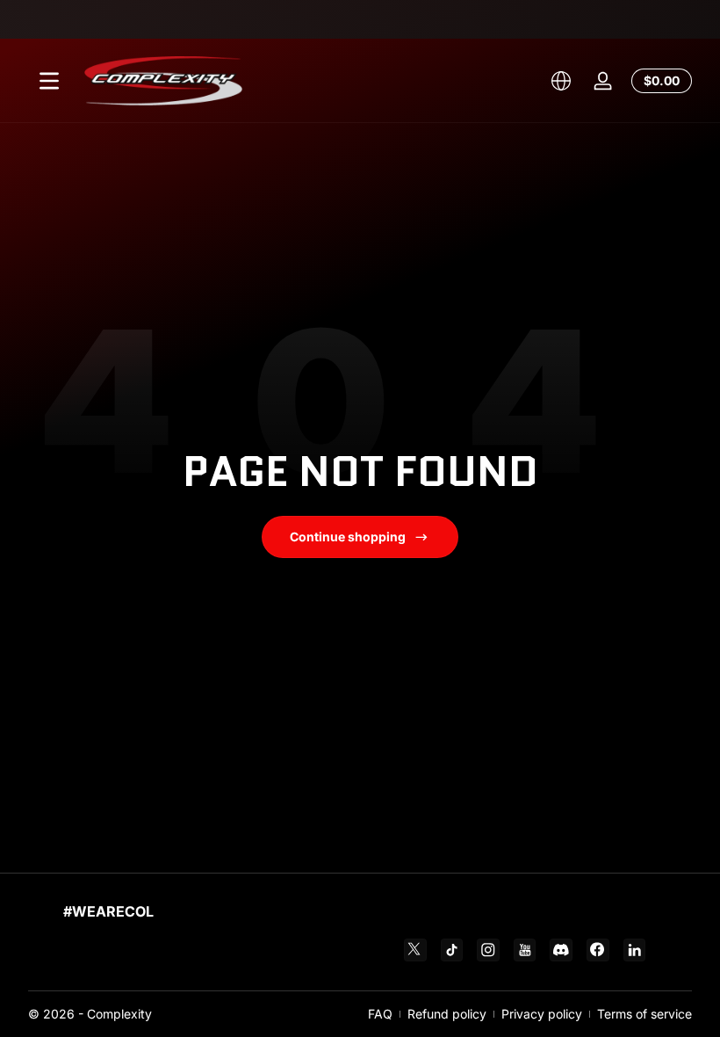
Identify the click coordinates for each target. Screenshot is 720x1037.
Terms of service (644, 1013)
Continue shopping (348, 536)
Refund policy (446, 1013)
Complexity (119, 1013)
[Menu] (49, 81)
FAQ (380, 1013)
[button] (561, 81)
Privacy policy (541, 1013)
